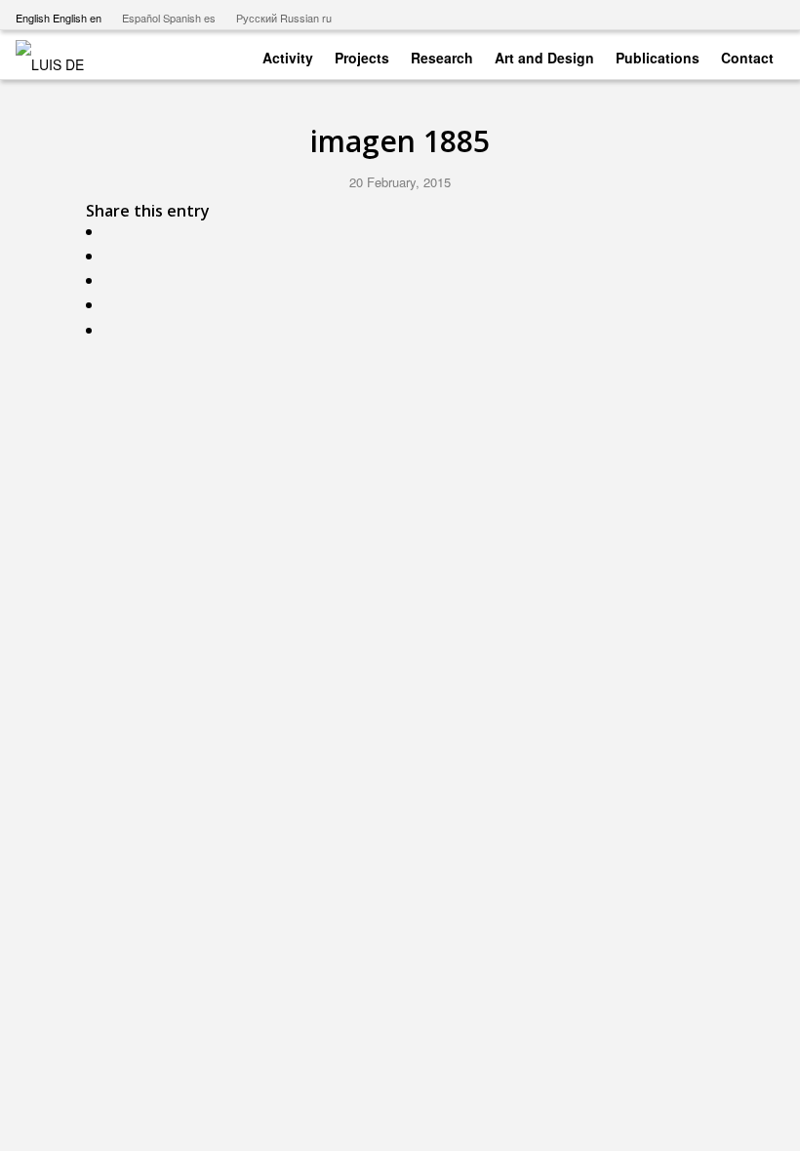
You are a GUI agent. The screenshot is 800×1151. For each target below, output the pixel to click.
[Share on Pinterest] (114, 305)
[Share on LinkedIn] (114, 330)
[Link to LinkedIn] (769, 14)
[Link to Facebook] (711, 14)
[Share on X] (114, 256)
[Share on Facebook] (114, 231)
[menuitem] (288, 54)
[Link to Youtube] (681, 14)
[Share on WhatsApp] (114, 280)
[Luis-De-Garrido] (62, 54)
